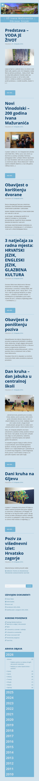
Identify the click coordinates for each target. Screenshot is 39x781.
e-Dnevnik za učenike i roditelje (16, 629)
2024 (10, 697)
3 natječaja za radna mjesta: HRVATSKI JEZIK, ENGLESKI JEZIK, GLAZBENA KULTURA (19, 257)
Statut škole (10, 599)
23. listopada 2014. (17, 198)
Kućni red (9, 604)
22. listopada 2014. (17, 333)
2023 (10, 703)
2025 (10, 692)
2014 (10, 752)
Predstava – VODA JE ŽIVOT (17, 35)
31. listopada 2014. (17, 43)
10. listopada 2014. (17, 562)
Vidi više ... (10, 93)
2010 (10, 774)
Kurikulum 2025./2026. (13, 607)
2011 (10, 769)
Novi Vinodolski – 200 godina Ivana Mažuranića (17, 113)
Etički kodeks (10, 602)
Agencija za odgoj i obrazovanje (16, 624)
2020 (10, 719)
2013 (10, 758)
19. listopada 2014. (17, 482)
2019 (10, 725)
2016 (10, 741)
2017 (10, 736)
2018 (10, 730)
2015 (10, 747)
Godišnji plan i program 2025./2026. (17, 610)
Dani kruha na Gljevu (19, 476)
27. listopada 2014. (17, 126)
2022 (10, 708)
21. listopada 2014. (17, 389)
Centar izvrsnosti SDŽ (13, 635)
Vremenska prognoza (12, 638)
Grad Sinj (9, 640)
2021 (10, 714)
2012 (10, 763)
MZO (8, 627)
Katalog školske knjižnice (14, 622)
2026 (10, 654)
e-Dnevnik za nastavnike (13, 632)
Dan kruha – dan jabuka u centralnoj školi (18, 379)
